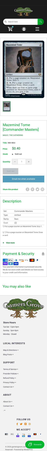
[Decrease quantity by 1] (15, 161)
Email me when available (23, 179)
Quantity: (6, 162)
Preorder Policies (10, 374)
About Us (7, 402)
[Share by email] (42, 189)
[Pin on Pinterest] (32, 189)
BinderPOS (28, 450)
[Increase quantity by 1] (28, 161)
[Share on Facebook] (27, 189)
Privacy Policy (8, 382)
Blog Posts (7, 354)
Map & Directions (10, 350)
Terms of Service (9, 369)
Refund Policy (8, 378)
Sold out (10, 171)
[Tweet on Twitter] (37, 189)
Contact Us (7, 387)
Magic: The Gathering (13, 135)
